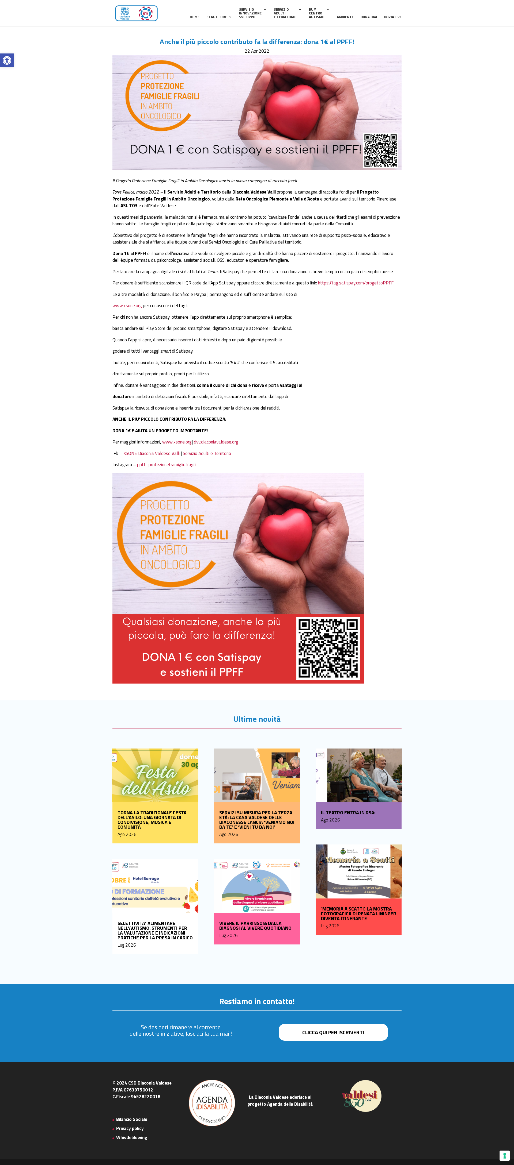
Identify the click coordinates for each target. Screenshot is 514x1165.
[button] (7, 60)
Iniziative (393, 17)
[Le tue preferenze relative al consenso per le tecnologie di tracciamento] (505, 1156)
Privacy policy (130, 1128)
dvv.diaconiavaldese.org (216, 441)
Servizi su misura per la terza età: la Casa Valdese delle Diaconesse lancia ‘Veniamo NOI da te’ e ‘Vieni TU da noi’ (256, 820)
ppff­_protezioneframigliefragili (166, 464)
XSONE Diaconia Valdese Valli (151, 453)
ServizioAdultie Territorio (285, 13)
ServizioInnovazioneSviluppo (250, 13)
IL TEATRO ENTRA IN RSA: (348, 812)
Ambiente (345, 17)
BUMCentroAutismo (316, 13)
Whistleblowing (131, 1137)
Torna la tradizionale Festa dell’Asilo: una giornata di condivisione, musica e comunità (152, 820)
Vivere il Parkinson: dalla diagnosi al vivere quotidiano (255, 926)
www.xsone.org (127, 305)
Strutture (216, 17)
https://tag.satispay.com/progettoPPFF (356, 282)
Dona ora (369, 17)
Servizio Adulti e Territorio (207, 453)
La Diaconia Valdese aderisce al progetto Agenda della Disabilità (280, 1101)
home (194, 17)
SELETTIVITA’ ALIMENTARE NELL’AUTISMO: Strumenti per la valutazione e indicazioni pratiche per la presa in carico (155, 930)
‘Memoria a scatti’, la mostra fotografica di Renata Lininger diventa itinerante (358, 913)
